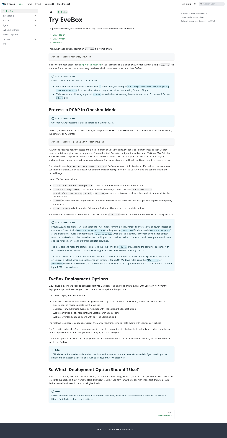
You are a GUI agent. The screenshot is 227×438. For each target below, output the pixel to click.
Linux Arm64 (59, 38)
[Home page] (51, 12)
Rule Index (62, 3)
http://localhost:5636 (90, 64)
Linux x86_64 (59, 34)
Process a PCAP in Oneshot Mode (194, 13)
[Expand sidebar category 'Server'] (35, 20)
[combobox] (212, 4)
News (29, 3)
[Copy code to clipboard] (171, 56)
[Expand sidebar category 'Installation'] (35, 16)
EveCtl (38, 3)
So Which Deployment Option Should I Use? (198, 21)
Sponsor (126, 429)
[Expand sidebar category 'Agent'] (35, 25)
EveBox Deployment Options (192, 17)
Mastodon (112, 429)
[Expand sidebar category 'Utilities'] (35, 39)
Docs (21, 3)
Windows (57, 42)
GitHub (185, 3)
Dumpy (48, 3)
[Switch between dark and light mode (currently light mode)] (195, 4)
